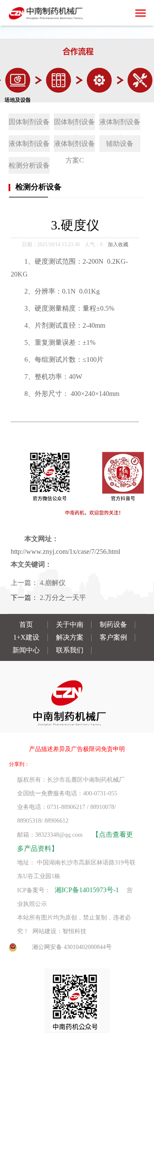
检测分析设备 (29, 165)
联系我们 (69, 650)
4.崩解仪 (52, 582)
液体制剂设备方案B (29, 146)
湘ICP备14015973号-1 (87, 889)
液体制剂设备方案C (74, 146)
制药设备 (113, 624)
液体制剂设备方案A (119, 124)
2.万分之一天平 (63, 597)
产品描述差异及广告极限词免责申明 (77, 749)
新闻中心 (26, 650)
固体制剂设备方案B (74, 124)
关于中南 (69, 624)
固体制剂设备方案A (29, 124)
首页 (26, 624)
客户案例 (113, 637)
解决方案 (69, 637)
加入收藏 (118, 244)
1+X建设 (26, 637)
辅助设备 (119, 143)
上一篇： (25, 582)
